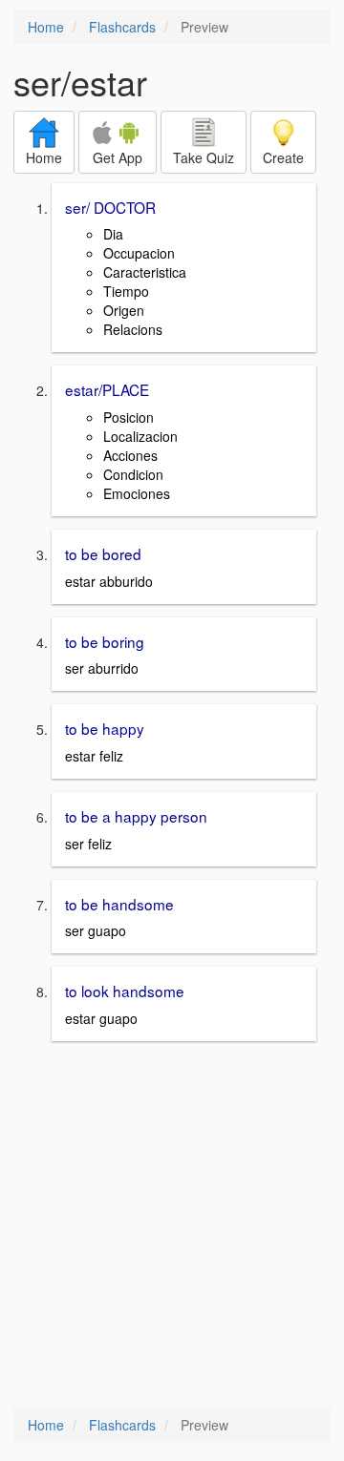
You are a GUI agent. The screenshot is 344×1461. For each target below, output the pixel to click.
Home (46, 26)
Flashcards (122, 26)
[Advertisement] (172, 1226)
